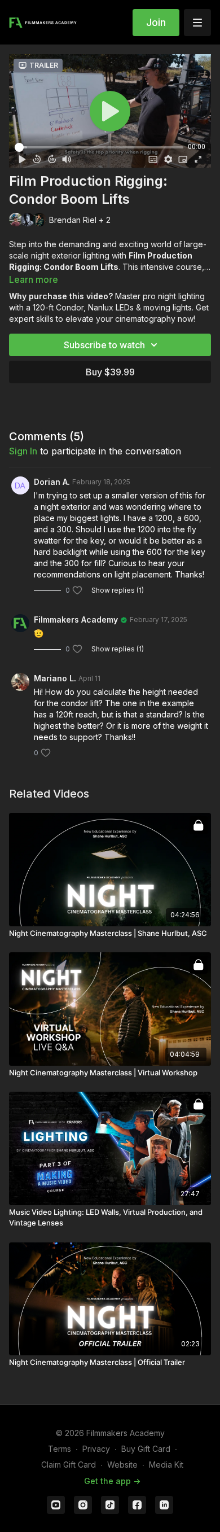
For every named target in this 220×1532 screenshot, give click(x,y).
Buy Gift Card (145, 1449)
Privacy (96, 1449)
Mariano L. (55, 678)
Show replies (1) (117, 590)
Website (122, 1464)
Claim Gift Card (68, 1464)
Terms (59, 1449)
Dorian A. (52, 482)
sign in (23, 451)
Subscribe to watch (104, 345)
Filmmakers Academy (76, 619)
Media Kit (166, 1464)
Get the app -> (112, 1481)
